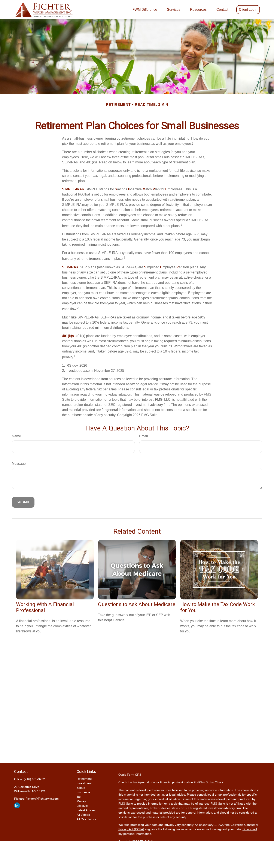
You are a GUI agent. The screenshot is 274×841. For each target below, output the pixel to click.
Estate (81, 787)
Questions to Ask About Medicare (136, 604)
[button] (145, 9)
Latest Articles (86, 810)
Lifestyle (82, 805)
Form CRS (134, 774)
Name (16, 436)
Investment (84, 783)
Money (81, 801)
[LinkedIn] (17, 805)
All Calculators (86, 819)
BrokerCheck (214, 782)
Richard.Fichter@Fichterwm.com (36, 798)
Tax (79, 796)
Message (19, 463)
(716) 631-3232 (34, 779)
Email (143, 436)
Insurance (83, 792)
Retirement (84, 778)
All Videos (83, 814)
